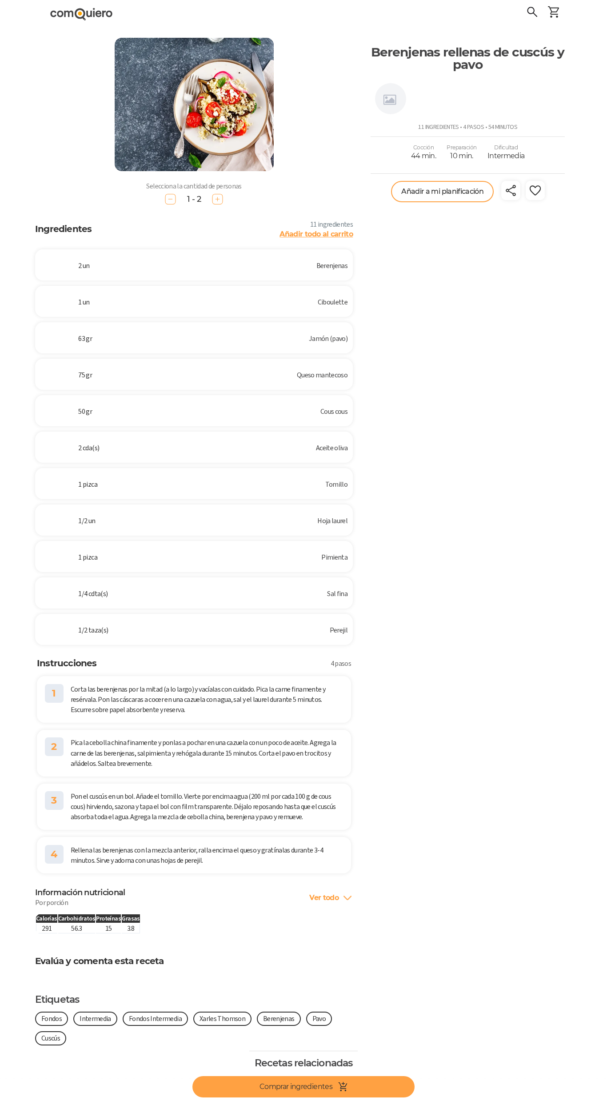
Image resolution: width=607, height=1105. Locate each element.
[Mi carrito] (554, 13)
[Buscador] (532, 13)
